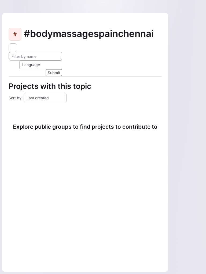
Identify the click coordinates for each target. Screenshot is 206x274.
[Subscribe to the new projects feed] (13, 47)
